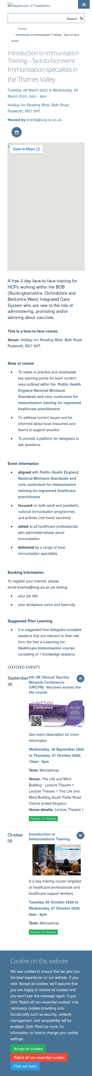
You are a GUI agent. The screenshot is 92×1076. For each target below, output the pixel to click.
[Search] (81, 18)
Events (22, 28)
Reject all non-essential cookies (39, 1057)
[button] (84, 4)
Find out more (25, 1066)
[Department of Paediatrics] (29, 3)
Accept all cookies (28, 1048)
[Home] (12, 28)
